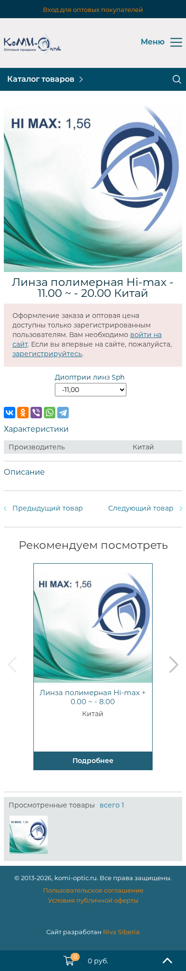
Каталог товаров (40, 79)
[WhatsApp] (49, 412)
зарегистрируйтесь (47, 353)
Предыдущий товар (47, 508)
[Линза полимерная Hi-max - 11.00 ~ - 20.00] (29, 835)
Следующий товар (141, 508)
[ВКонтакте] (9, 412)
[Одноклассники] (23, 412)
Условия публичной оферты (93, 900)
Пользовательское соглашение (93, 890)
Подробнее (93, 760)
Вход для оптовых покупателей (93, 9)
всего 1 (112, 805)
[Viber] (36, 412)
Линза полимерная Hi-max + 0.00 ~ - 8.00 (93, 697)
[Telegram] (63, 412)
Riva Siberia (121, 932)
